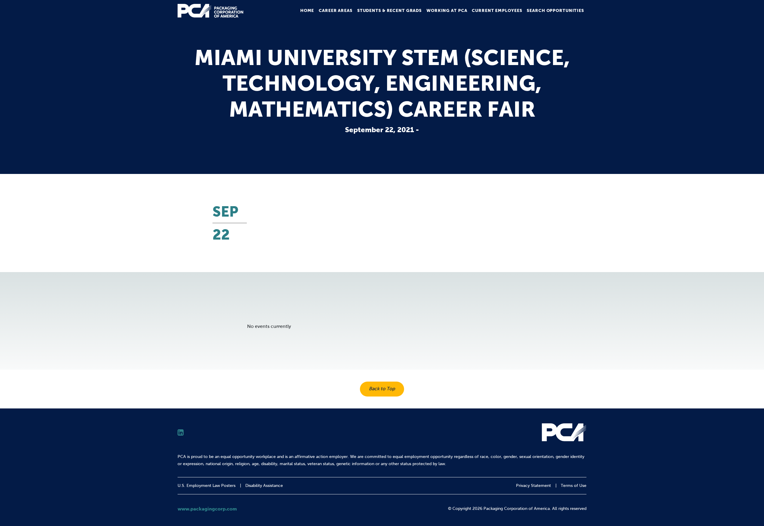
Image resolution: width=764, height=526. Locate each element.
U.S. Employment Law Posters (206, 485)
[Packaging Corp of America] (210, 10)
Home (307, 10)
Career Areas (335, 10)
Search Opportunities (555, 10)
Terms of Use (573, 485)
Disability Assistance (264, 485)
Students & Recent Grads (389, 10)
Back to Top (382, 388)
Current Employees (497, 10)
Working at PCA (446, 10)
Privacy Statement (533, 485)
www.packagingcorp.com (207, 508)
